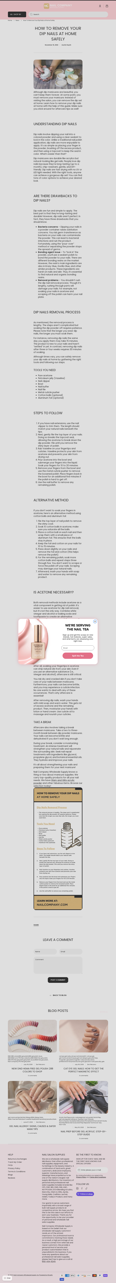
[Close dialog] (95, 621)
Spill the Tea (78, 655)
